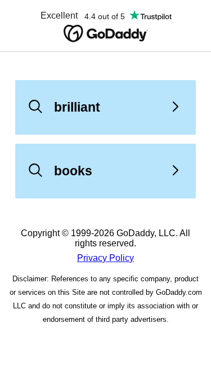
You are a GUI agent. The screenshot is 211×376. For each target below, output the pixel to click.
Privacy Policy (105, 258)
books (73, 170)
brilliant (77, 107)
